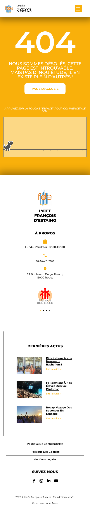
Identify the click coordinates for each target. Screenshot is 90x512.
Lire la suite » (53, 369)
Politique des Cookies (45, 451)
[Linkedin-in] (49, 481)
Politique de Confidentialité (45, 443)
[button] (78, 8)
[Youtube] (56, 481)
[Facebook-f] (34, 481)
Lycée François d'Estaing (24, 8)
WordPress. (52, 503)
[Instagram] (41, 481)
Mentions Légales (45, 459)
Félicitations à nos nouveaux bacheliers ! (59, 361)
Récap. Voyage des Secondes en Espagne (59, 410)
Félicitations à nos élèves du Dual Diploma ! (59, 386)
